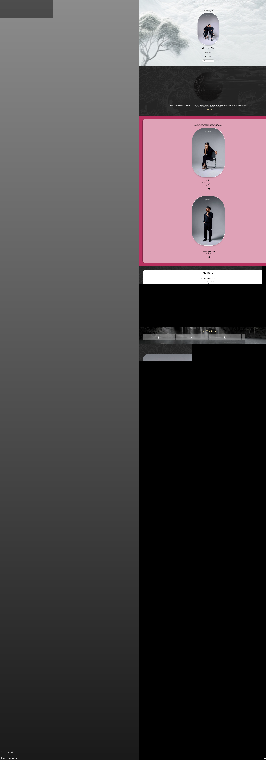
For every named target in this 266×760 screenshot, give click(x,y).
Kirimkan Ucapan (175, 561)
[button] (208, 61)
